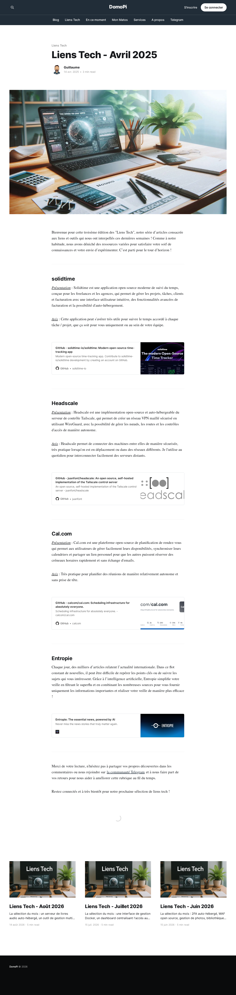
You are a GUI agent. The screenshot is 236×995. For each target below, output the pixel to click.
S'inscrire (190, 7)
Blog (56, 20)
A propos (158, 20)
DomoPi (118, 7)
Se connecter (213, 7)
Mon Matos (120, 20)
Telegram (176, 20)
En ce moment (96, 20)
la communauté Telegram (126, 771)
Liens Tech (72, 20)
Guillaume (72, 67)
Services (140, 20)
